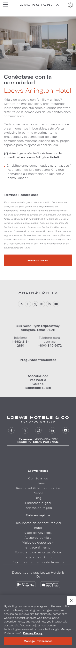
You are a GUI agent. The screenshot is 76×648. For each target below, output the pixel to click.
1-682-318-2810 (20, 343)
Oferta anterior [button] (7, 54)
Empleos (38, 483)
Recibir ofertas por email (38, 441)
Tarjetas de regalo (38, 507)
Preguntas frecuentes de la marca (38, 562)
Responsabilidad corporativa (38, 488)
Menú (7, 5)
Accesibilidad (38, 376)
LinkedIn (49, 304)
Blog (38, 498)
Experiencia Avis (38, 387)
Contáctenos (38, 478)
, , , (38, 327)
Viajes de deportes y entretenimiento (38, 545)
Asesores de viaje (38, 537)
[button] (38, 471)
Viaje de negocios (37, 532)
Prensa (38, 493)
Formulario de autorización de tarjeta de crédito (38, 555)
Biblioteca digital (38, 503)
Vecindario (38, 379)
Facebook (28, 304)
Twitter (35, 304)
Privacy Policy (32, 633)
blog (21, 304)
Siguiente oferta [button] (69, 54)
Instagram (42, 304)
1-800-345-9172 (49, 345)
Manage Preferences (38, 641)
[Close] (71, 600)
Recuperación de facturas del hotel (38, 525)
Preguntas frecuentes (38, 359)
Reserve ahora (38, 260)
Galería (38, 383)
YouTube (56, 304)
